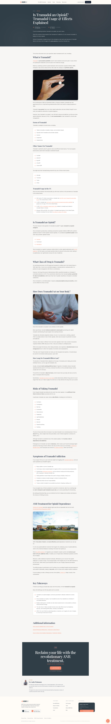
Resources (64, 2)
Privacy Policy (23, 718)
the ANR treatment (40, 552)
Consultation (55, 707)
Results (49, 2)
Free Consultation (86, 710)
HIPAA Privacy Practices (38, 718)
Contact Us (88, 2)
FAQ (66, 710)
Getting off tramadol (38, 507)
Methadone (39, 244)
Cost (54, 710)
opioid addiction (54, 41)
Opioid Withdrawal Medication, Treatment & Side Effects (46, 629)
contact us (62, 572)
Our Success (68, 703)
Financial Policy (30, 718)
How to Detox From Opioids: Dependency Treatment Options (47, 633)
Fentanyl (38, 239)
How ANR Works (56, 703)
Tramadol (35, 60)
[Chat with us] (108, 721)
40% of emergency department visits (48, 206)
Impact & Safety (56, 705)
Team (53, 2)
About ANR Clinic (69, 707)
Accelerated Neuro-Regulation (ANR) (41, 509)
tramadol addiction (69, 459)
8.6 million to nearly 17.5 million (59, 212)
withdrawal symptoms (47, 471)
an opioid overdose (58, 447)
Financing (58, 2)
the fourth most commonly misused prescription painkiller (59, 202)
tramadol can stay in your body (46, 378)
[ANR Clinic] (23, 2)
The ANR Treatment (42, 2)
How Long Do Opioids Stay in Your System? (43, 626)
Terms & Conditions (47, 718)
